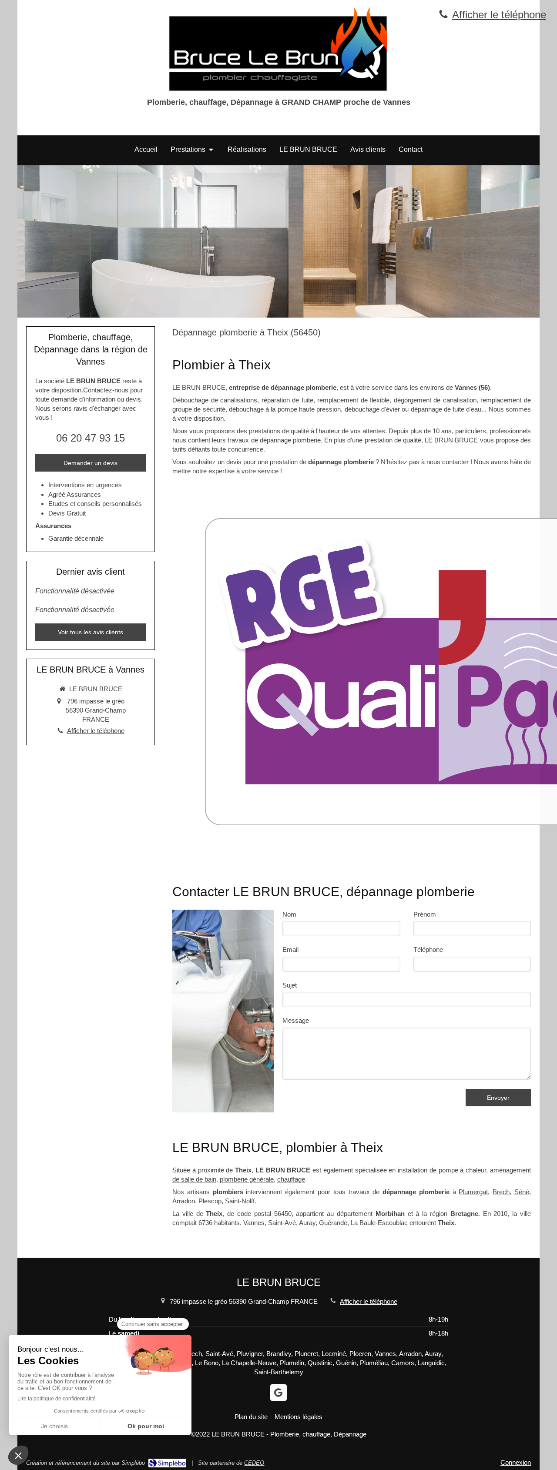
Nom (289, 914)
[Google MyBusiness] (278, 1392)
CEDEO (254, 1463)
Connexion (515, 1462)
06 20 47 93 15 (90, 438)
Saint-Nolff (240, 1201)
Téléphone (428, 949)
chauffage (291, 1179)
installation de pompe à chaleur (442, 1170)
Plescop (209, 1201)
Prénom (424, 914)
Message (295, 1020)
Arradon (183, 1201)
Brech (501, 1191)
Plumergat (473, 1191)
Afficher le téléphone (499, 14)
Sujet (289, 985)
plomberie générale (247, 1179)
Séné (521, 1191)
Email (290, 949)
